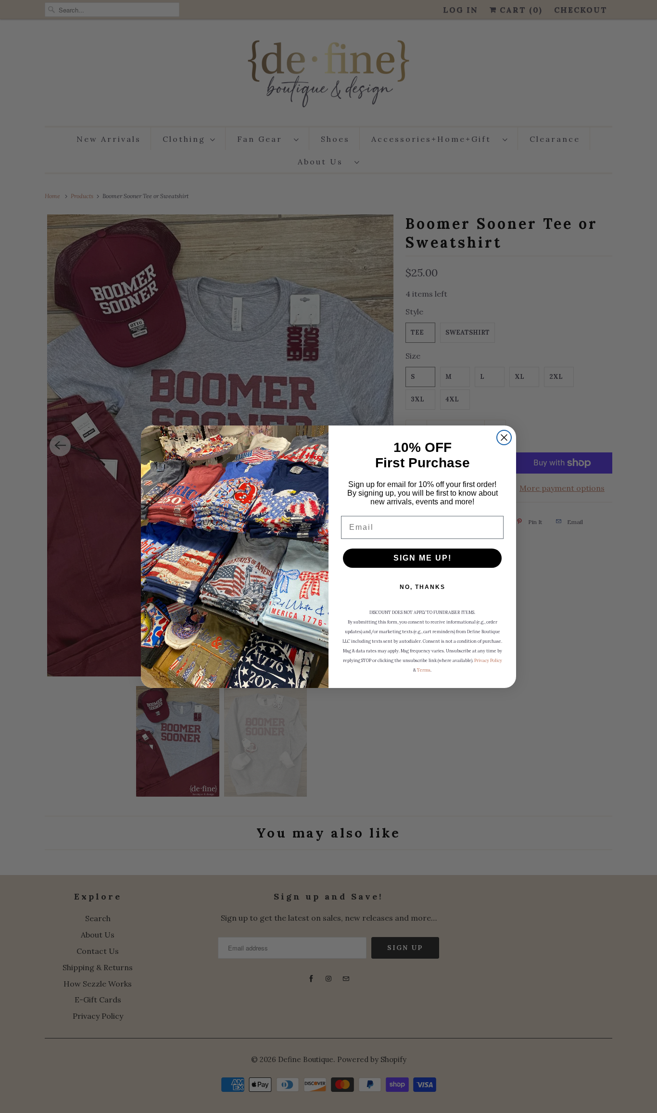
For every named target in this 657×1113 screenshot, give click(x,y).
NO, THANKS (422, 587)
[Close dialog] (504, 437)
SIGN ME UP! (422, 558)
